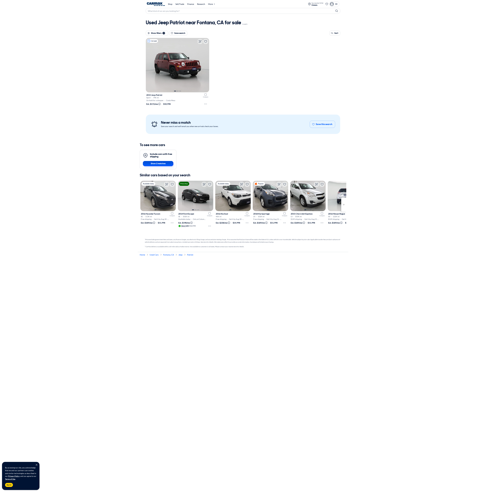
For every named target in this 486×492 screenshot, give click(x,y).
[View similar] (200, 41)
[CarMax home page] (156, 4)
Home (142, 254)
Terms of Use (10, 479)
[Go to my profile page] (334, 4)
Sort (336, 33)
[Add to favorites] (205, 41)
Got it (9, 485)
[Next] (206, 65)
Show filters (157, 33)
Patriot (190, 254)
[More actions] (205, 103)
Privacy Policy (13, 476)
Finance (190, 4)
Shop (170, 4)
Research (201, 4)
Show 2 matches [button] (158, 163)
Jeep (180, 254)
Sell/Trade (179, 4)
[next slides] (343, 204)
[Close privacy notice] (36, 465)
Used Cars (154, 254)
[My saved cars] (326, 4)
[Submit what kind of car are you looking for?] (336, 11)
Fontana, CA (168, 254)
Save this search (324, 124)
